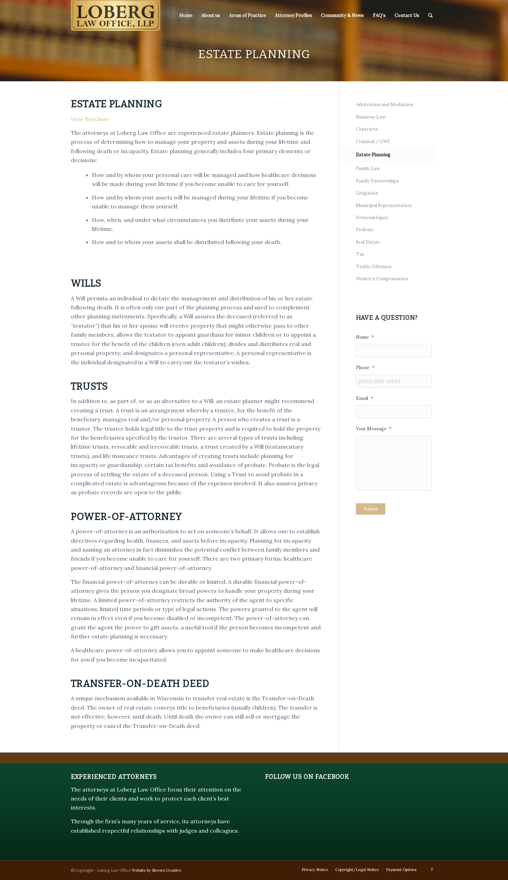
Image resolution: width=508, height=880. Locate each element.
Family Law (368, 168)
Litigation (367, 193)
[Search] (430, 15)
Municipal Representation (384, 205)
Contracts (367, 129)
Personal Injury (372, 218)
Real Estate (368, 242)
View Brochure (90, 118)
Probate (365, 230)
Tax (360, 254)
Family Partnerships (377, 181)
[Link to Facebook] (432, 869)
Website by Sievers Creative (156, 870)
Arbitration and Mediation (384, 104)
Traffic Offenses (374, 267)
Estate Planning (373, 155)
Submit (371, 509)
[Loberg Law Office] (115, 15)
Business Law (370, 117)
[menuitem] (186, 15)
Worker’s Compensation (382, 279)
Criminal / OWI (372, 141)
